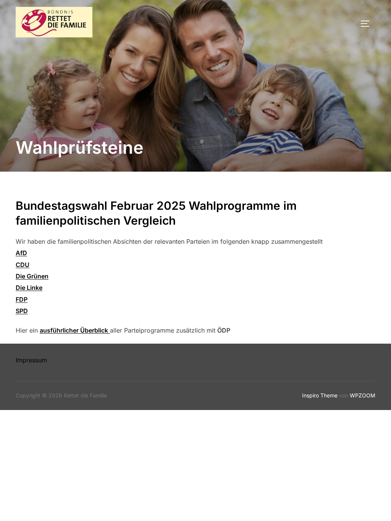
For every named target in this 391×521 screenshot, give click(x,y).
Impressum (31, 360)
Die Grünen (32, 276)
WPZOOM (362, 395)
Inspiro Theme (320, 395)
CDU (22, 265)
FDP (21, 299)
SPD (22, 311)
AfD (21, 253)
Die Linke (29, 287)
